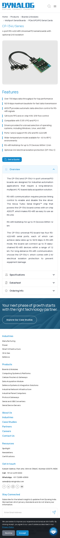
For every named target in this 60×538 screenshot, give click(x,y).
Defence (6, 357)
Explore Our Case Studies (20, 319)
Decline (8, 533)
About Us (7, 412)
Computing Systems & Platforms (16, 373)
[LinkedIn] (8, 486)
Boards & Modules (30, 16)
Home (5, 16)
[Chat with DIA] (53, 531)
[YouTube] (22, 486)
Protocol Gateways (10, 397)
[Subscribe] (54, 512)
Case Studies (9, 421)
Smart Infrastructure (11, 349)
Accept (22, 533)
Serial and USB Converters (13, 401)
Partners (7, 426)
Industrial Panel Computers (14, 393)
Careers (6, 431)
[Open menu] (55, 6)
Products (14, 16)
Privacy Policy (8, 527)
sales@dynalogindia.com (13, 481)
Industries (7, 417)
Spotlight (6, 448)
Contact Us (8, 435)
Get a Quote (14, 159)
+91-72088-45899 (15, 477)
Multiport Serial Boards (15, 20)
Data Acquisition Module (12, 381)
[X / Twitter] (17, 486)
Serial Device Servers (11, 405)
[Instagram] (13, 486)
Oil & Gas (6, 353)
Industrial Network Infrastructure (16, 389)
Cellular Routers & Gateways (14, 377)
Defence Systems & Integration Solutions (20, 385)
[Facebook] (4, 486)
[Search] (49, 6)
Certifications (8, 456)
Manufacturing (8, 341)
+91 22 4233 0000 (12, 473)
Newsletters (7, 452)
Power (5, 345)
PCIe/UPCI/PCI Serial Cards (40, 20)
